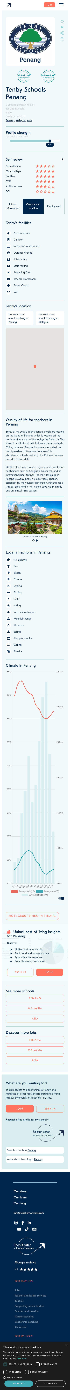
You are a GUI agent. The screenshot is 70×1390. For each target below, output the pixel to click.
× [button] (66, 1345)
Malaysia (35, 1034)
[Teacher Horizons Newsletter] (34, 1255)
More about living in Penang (32, 942)
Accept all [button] (19, 1383)
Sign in (20, 998)
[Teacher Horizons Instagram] (16, 1249)
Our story (20, 1217)
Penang (35, 1024)
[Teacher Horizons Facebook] (22, 1249)
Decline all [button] (50, 1383)
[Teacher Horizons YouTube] (18, 1255)
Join (49, 5)
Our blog (20, 1229)
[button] (35, 367)
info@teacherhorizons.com (29, 1239)
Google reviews (25, 1288)
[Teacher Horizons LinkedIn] (29, 1249)
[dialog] (35, 1366)
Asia (35, 1044)
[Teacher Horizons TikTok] (26, 1255)
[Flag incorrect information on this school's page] (62, 27)
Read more (22, 1359)
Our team (20, 1223)
